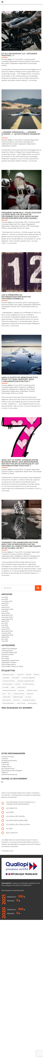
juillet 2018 (5, 637)
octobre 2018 (6, 633)
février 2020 (6, 613)
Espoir (13, 687)
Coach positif (15, 677)
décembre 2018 (7, 631)
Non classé (5, 63)
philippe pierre (6, 766)
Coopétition (22, 387)
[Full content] (22, 782)
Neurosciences (7, 700)
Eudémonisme (21, 687)
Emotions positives (28, 684)
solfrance (5, 772)
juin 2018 (5, 639)
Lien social (28, 697)
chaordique (6, 677)
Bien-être (28, 674)
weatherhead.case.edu (9, 774)
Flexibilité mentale (32, 690)
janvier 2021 (6, 607)
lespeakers (5, 762)
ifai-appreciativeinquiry (9, 760)
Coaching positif (29, 59)
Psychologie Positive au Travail (18, 228)
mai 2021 (5, 605)
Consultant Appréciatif (9, 61)
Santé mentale (21, 703)
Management (35, 556)
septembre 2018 (7, 635)
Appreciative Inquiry (8, 674)
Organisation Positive (9, 146)
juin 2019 (5, 623)
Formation (5, 656)
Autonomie (20, 674)
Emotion (17, 684)
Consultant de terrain (9, 681)
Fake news (21, 690)
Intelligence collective (21, 556)
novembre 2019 (7, 617)
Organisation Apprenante (18, 63)
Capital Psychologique (9, 648)
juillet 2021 (5, 603)
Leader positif (6, 697)
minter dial (5, 764)
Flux (9, 693)
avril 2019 (5, 625)
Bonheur (36, 674)
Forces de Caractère (18, 693)
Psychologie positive (9, 664)
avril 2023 (5, 599)
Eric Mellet (5, 687)
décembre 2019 (7, 615)
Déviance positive (24, 61)
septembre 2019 (7, 619)
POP (28, 226)
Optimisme (16, 700)
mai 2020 (5, 611)
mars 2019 (5, 627)
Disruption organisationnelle (26, 681)
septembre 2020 (7, 609)
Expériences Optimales (9, 690)
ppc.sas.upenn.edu (8, 768)
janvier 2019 (6, 629)
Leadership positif (18, 697)
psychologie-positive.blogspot (12, 770)
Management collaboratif (17, 389)
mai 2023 (5, 597)
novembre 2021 (7, 601)
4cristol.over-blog (8, 757)
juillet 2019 (5, 621)
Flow (4, 693)
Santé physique (32, 703)
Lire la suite (33, 80)
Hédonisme (30, 693)
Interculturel (35, 61)
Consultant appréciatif (28, 677)
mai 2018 (5, 641)
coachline (5, 758)
